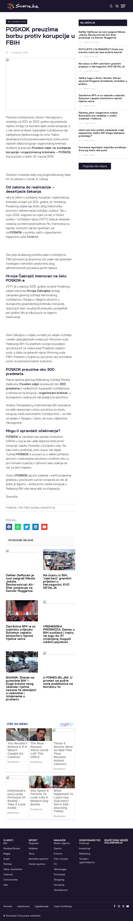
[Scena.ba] (23, 6)
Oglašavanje (41, 906)
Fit (55, 864)
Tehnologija (60, 869)
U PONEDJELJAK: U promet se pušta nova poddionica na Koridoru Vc (58, 682)
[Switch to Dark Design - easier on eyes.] (111, 6)
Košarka (33, 848)
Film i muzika (61, 858)
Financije (84, 843)
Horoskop (59, 884)
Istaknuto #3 (18, 21)
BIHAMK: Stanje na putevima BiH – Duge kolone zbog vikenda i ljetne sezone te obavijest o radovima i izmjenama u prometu (21, 688)
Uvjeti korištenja (63, 906)
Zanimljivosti (61, 890)
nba (5, 884)
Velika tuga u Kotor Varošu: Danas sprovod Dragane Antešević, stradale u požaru (103, 80)
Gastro (58, 848)
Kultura (58, 853)
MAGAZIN (59, 840)
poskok (11, 507)
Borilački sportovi (38, 858)
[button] (9, 527)
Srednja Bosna (11, 848)
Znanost (8, 874)
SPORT (33, 840)
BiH (9, 21)
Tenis (31, 853)
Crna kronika (10, 879)
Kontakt (7, 906)
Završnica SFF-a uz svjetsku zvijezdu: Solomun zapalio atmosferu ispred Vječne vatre (21, 632)
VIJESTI (8, 840)
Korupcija (48, 507)
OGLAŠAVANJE (113, 842)
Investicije (84, 848)
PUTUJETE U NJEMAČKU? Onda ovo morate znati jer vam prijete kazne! (101, 51)
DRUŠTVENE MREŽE (116, 840)
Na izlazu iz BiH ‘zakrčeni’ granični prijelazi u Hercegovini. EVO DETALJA (57, 581)
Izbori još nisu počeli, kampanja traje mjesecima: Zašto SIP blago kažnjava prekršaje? (101, 132)
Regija (6, 853)
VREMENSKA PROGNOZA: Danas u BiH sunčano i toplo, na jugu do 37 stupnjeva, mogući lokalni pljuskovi (59, 634)
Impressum (23, 906)
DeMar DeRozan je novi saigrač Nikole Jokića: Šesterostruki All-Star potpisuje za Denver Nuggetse (20, 583)
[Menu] (123, 6)
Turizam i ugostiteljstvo (87, 860)
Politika (7, 864)
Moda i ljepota (62, 843)
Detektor (32, 236)
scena (35, 507)
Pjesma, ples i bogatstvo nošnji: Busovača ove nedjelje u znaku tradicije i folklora (98, 115)
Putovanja (59, 874)
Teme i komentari (12, 869)
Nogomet (34, 843)
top (20, 507)
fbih (27, 507)
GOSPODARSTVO (89, 840)
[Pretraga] (117, 6)
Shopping (59, 879)
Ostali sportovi (37, 864)
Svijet (6, 858)
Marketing (84, 853)
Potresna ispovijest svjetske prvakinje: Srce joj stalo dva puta (102, 149)
